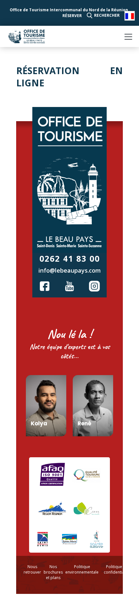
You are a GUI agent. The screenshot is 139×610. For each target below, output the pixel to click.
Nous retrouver (32, 569)
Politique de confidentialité (117, 569)
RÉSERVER (72, 15)
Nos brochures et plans (53, 572)
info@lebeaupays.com (69, 270)
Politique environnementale (82, 569)
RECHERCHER (107, 15)
